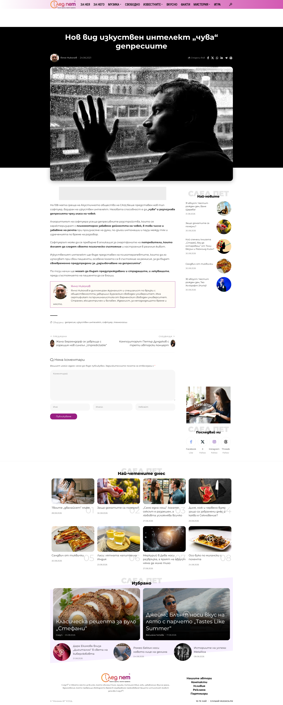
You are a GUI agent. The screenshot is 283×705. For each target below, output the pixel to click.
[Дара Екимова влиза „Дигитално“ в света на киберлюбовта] (62, 652)
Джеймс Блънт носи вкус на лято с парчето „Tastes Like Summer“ (185, 621)
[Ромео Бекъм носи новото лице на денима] (122, 652)
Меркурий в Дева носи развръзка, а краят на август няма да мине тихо (164, 559)
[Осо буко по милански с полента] (210, 539)
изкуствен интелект (88, 322)
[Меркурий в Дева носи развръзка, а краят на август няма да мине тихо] (164, 539)
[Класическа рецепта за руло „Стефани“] (96, 614)
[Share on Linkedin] (222, 57)
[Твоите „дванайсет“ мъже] (73, 491)
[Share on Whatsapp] (217, 57)
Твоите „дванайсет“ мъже (71, 507)
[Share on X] (212, 57)
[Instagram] (214, 445)
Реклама (199, 689)
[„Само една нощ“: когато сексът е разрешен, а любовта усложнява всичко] (164, 491)
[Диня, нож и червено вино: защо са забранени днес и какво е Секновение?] (210, 491)
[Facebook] (191, 445)
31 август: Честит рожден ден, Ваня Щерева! (197, 206)
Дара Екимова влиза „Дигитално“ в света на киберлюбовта (90, 649)
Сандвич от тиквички (199, 263)
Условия (199, 686)
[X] (202, 445)
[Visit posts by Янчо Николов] (54, 57)
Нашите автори (199, 678)
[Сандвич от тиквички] (224, 266)
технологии (120, 322)
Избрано (141, 583)
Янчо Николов (68, 57)
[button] (230, 4)
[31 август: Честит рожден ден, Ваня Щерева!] (224, 208)
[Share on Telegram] (226, 57)
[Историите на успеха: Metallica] (183, 652)
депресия (70, 322)
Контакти (199, 682)
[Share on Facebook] (208, 57)
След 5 (59, 635)
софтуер (107, 322)
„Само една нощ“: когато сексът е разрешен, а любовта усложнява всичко (162, 511)
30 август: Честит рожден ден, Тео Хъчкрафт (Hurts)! (197, 282)
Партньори (199, 693)
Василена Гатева (155, 635)
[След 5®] (63, 4)
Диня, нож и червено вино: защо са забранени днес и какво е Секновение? (207, 511)
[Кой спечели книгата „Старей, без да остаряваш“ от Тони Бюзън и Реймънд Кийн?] (224, 246)
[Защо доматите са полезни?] (224, 226)
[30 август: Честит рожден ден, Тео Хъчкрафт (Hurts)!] (224, 284)
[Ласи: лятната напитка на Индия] (118, 539)
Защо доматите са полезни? (118, 507)
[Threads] (225, 445)
